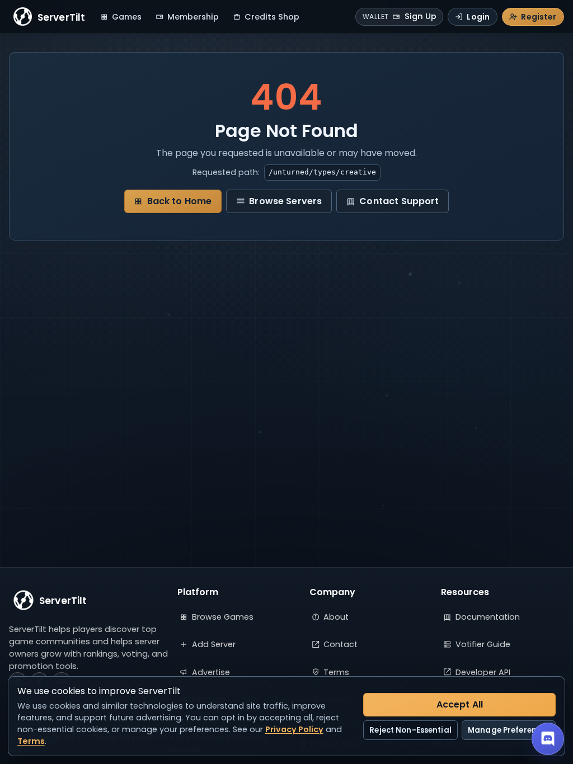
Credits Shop (272, 16)
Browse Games (222, 616)
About (336, 616)
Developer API (482, 672)
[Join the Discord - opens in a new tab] (548, 739)
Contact (340, 644)
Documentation (487, 616)
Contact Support (399, 201)
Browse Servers (285, 201)
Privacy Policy (294, 729)
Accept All (459, 704)
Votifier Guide (482, 644)
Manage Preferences (508, 730)
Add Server (214, 644)
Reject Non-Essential (410, 730)
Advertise (211, 672)
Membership (193, 16)
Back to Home (179, 201)
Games (127, 16)
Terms (336, 672)
